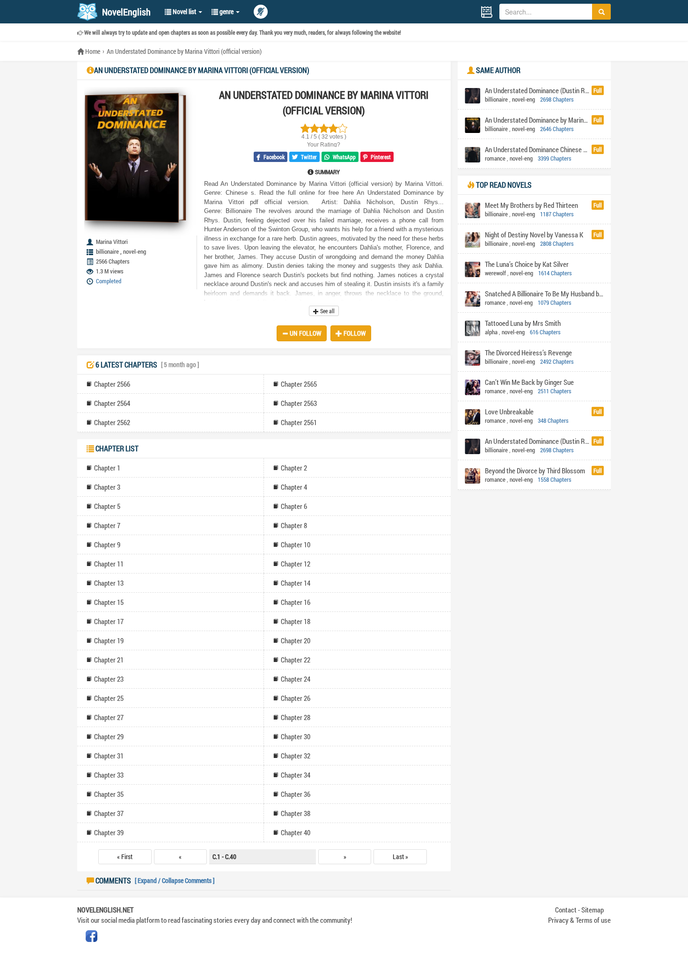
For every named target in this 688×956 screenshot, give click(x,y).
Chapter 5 (107, 506)
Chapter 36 (295, 794)
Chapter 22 (295, 659)
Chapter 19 (109, 640)
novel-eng (134, 251)
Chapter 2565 (299, 384)
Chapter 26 (295, 698)
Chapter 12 (295, 563)
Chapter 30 (295, 736)
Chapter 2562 (112, 422)
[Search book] (601, 12)
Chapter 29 (109, 736)
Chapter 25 (109, 698)
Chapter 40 (295, 832)
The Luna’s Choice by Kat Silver (527, 264)
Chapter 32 (295, 755)
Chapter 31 (109, 755)
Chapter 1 (107, 467)
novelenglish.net (105, 909)
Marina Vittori (112, 241)
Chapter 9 (107, 544)
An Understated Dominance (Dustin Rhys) (537, 90)
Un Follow (305, 333)
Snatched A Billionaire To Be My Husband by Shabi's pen (544, 293)
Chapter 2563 (299, 403)
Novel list (184, 11)
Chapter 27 (109, 717)
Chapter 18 (295, 621)
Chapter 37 (109, 813)
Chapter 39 (109, 832)
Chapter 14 (295, 583)
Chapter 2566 (112, 384)
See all (327, 311)
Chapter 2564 (112, 403)
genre (226, 11)
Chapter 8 (294, 525)
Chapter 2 (294, 467)
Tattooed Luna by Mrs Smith (523, 323)
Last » (400, 856)
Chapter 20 (295, 640)
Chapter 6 (294, 506)
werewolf (495, 273)
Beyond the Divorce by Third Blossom (535, 470)
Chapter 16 (295, 602)
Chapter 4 (294, 487)
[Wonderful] (305, 128)
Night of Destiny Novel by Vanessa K (534, 234)
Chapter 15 (109, 602)
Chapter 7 (107, 525)
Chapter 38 (295, 813)
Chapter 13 (109, 583)
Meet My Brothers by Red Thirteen (531, 205)
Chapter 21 (109, 659)
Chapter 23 (109, 679)
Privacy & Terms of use (579, 920)
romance (495, 158)
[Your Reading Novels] (487, 12)
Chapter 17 (109, 621)
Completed (108, 281)
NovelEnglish (126, 12)
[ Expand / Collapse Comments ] (174, 880)
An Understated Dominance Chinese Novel (537, 149)
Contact (566, 909)
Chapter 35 (109, 794)
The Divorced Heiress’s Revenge (528, 352)
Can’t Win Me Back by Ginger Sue (529, 382)
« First (124, 856)
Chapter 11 (109, 563)
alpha (491, 332)
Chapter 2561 (299, 422)
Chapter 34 (295, 775)
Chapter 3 (107, 487)
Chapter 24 (295, 679)
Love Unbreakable (509, 411)
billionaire (107, 251)
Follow (354, 333)
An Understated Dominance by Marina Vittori (537, 120)
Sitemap (592, 909)
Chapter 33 (109, 775)
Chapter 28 (295, 717)
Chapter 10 (295, 544)
